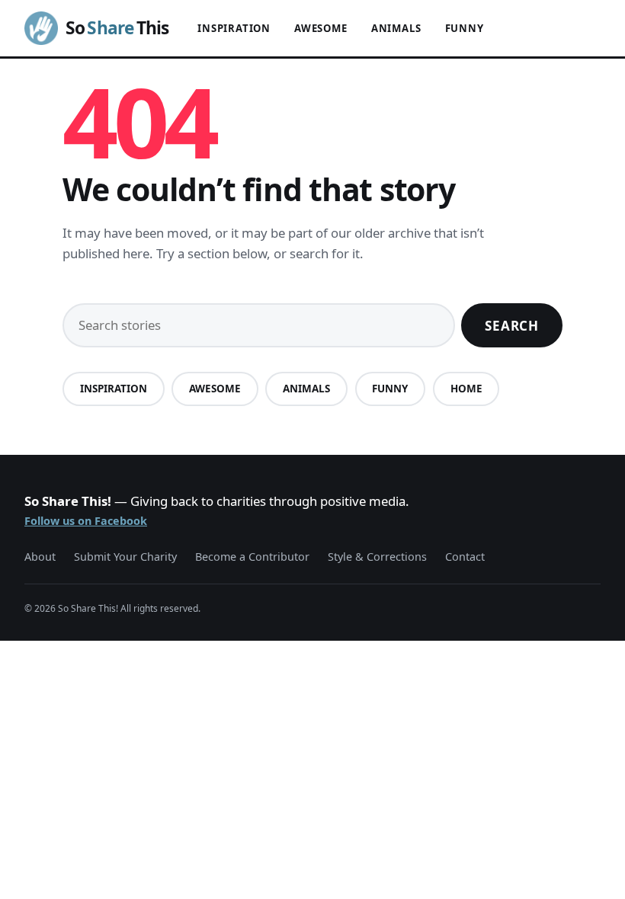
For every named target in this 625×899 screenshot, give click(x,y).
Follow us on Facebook (85, 520)
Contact (465, 556)
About (40, 556)
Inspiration (234, 28)
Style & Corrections (377, 556)
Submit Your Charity (125, 556)
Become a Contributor (252, 556)
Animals (396, 28)
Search (512, 325)
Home (466, 388)
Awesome (321, 28)
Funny (464, 28)
